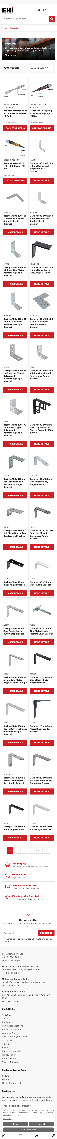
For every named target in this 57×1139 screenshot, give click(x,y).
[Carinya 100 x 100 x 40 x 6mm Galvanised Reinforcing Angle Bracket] (15, 301)
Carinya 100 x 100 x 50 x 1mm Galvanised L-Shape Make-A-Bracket (41, 323)
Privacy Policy (9, 1055)
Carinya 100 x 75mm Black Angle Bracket (14, 583)
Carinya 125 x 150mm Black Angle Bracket (14, 828)
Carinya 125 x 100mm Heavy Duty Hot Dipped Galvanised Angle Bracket (15, 730)
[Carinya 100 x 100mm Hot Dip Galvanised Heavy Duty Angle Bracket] (15, 461)
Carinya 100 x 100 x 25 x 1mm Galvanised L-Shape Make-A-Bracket (14, 220)
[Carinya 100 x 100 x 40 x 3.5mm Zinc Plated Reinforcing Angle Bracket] (15, 249)
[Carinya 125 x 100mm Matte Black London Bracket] (42, 708)
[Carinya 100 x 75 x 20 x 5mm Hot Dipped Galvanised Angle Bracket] (42, 512)
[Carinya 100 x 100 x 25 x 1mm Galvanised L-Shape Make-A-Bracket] (15, 198)
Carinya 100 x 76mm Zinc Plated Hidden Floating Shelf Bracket (41, 631)
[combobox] (28, 19)
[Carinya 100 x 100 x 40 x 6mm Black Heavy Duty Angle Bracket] (42, 249)
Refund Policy (9, 1058)
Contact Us (7, 1018)
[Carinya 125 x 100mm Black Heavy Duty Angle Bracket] (42, 659)
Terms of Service (10, 1062)
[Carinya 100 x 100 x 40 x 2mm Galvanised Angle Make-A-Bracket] (42, 198)
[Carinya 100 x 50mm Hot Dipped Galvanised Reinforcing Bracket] (15, 512)
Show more (10, 55)
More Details (41, 180)
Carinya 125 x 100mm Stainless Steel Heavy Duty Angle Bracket (41, 780)
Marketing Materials (12, 1083)
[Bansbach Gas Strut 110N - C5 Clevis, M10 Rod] (15, 145)
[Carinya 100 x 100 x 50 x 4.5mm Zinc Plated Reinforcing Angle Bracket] (42, 352)
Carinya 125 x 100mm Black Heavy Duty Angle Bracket (41, 680)
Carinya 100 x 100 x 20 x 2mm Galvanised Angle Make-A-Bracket (41, 167)
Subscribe (46, 933)
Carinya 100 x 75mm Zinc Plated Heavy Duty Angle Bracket (13, 631)
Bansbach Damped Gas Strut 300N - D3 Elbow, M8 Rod (15, 113)
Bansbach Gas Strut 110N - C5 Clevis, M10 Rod (14, 166)
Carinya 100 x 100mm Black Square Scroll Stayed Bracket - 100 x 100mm (41, 429)
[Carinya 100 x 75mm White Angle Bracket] (42, 564)
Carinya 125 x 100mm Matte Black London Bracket (41, 729)
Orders (5, 1076)
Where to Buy (9, 1033)
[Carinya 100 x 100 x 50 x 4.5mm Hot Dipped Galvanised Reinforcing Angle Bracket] (15, 352)
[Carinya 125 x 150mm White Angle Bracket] (42, 809)
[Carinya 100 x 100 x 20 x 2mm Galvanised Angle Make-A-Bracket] (42, 145)
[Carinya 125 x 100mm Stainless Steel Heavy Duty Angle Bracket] (42, 760)
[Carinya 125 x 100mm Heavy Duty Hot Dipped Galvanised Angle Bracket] (15, 708)
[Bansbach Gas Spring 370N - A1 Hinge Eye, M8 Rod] (42, 90)
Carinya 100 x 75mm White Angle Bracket (40, 583)
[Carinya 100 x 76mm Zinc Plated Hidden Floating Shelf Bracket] (42, 610)
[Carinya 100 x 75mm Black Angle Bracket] (15, 564)
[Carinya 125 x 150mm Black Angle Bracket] (15, 809)
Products (14, 28)
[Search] (52, 19)
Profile (5, 1079)
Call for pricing (15, 128)
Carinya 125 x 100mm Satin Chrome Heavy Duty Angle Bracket (14, 780)
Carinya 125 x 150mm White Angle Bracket (41, 828)
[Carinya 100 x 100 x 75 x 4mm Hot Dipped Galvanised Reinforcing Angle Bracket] (15, 407)
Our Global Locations (12, 1026)
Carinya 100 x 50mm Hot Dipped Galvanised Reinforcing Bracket (14, 533)
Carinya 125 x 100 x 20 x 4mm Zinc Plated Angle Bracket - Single (15, 680)
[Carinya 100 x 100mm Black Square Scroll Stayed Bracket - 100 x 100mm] (42, 407)
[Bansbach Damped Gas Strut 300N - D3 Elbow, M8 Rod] (15, 90)
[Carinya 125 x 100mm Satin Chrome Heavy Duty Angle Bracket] (15, 760)
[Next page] (47, 850)
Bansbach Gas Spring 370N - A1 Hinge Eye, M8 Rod (41, 113)
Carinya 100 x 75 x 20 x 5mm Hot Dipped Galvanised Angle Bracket (41, 534)
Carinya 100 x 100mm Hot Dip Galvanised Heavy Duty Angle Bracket (14, 483)
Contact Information (12, 1051)
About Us (6, 1015)
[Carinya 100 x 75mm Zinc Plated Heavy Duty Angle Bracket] (15, 610)
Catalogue (7, 1040)
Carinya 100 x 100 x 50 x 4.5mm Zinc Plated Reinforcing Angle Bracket (41, 374)
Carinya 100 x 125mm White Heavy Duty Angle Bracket (41, 482)
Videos (5, 1044)
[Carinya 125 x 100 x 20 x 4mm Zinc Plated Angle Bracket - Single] (15, 659)
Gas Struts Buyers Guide (14, 1036)
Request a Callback (11, 1029)
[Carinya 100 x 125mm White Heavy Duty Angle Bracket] (42, 461)
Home (4, 28)
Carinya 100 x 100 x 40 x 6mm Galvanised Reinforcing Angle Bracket (14, 323)
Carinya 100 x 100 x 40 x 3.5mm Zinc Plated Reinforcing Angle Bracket (14, 271)
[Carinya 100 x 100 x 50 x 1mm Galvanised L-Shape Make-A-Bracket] (42, 301)
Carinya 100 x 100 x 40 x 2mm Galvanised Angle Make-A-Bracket (41, 220)
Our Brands (7, 1022)
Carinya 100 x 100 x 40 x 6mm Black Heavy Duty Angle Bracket (41, 270)
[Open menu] (52, 10)
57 (39, 850)
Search (5, 1047)
